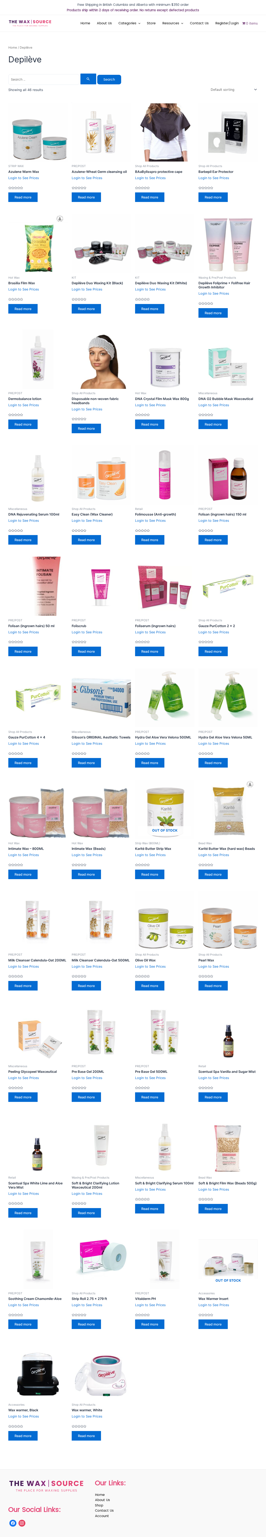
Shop (99, 1505)
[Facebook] (12, 1523)
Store (151, 23)
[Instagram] (22, 1523)
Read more (23, 197)
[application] (138, 23)
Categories (127, 23)
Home (85, 23)
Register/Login (227, 23)
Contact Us (199, 23)
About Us (104, 23)
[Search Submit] (88, 79)
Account (102, 1516)
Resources (170, 23)
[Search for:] (52, 79)
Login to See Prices (23, 178)
